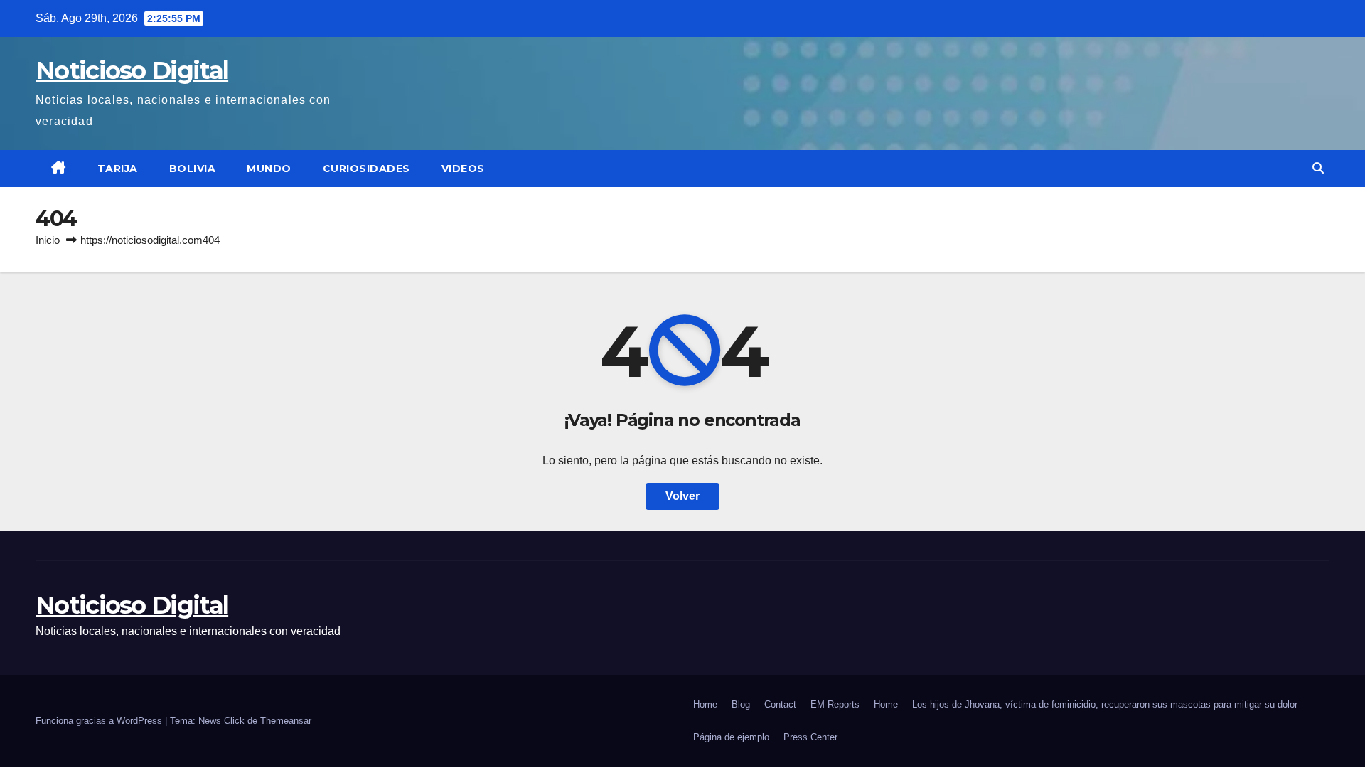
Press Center (810, 737)
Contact (780, 704)
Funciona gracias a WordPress (100, 720)
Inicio (48, 240)
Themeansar (285, 720)
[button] (1318, 168)
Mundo (269, 168)
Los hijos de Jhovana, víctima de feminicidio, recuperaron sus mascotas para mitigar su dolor (1104, 704)
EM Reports (835, 704)
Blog (741, 704)
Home (705, 704)
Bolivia (192, 168)
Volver (682, 496)
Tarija (117, 168)
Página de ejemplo (731, 737)
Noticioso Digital (132, 70)
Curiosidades (366, 168)
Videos (463, 168)
